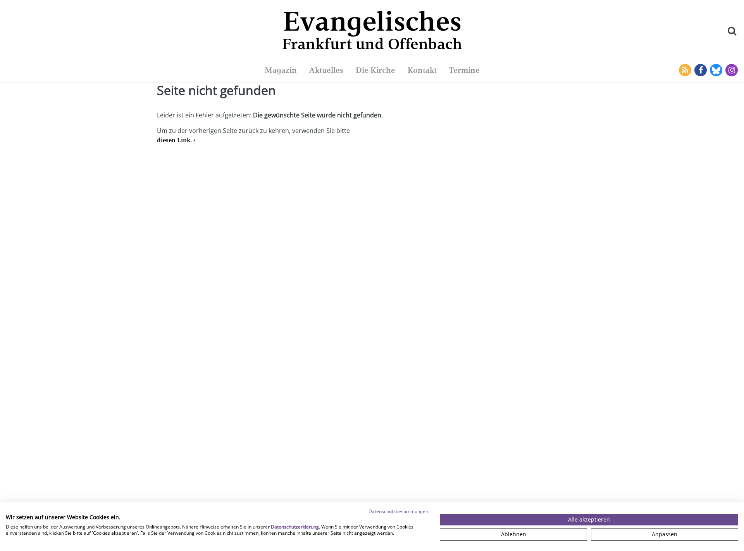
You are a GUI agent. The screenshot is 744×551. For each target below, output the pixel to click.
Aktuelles (326, 70)
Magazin (281, 70)
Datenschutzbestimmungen (398, 511)
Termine (464, 70)
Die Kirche (375, 70)
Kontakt (422, 70)
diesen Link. (174, 140)
